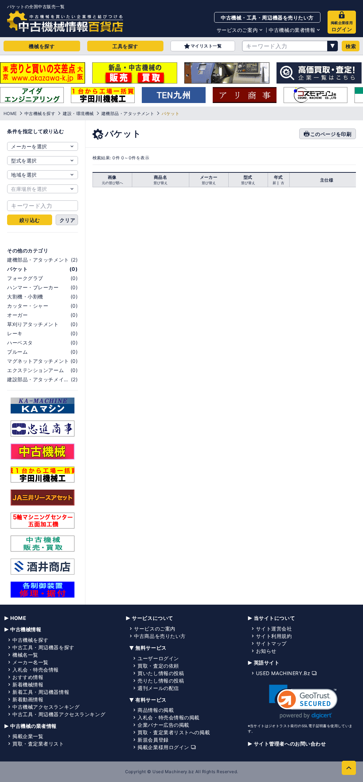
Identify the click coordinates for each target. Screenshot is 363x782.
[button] (303, 702)
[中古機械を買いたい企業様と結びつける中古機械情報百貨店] (65, 21)
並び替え (160, 183)
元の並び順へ (112, 183)
